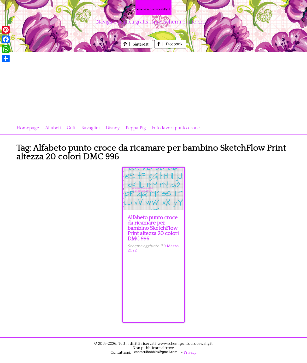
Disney (113, 127)
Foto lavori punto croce (176, 127)
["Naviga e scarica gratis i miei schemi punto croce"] (153, 7)
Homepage (28, 127)
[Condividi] (6, 58)
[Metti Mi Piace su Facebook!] (170, 47)
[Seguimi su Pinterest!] (137, 47)
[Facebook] (6, 39)
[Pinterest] (6, 30)
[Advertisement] (153, 85)
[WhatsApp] (6, 49)
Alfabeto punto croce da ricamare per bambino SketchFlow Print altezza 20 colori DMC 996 (153, 228)
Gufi (71, 127)
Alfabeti (53, 127)
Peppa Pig (136, 127)
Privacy (190, 352)
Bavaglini (90, 127)
